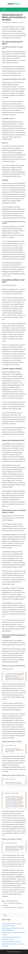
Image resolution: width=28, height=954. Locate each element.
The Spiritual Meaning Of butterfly (13, 907)
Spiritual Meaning (13, 901)
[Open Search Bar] (26, 10)
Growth (6, 901)
